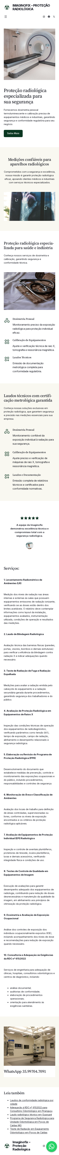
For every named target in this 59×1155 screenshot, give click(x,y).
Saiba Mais (13, 133)
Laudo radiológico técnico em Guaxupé (31, 1114)
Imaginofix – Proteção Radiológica (31, 7)
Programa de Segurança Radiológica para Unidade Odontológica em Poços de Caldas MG (32, 1122)
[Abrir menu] (6, 17)
